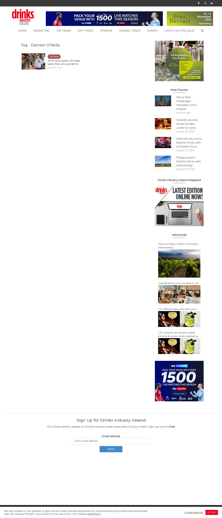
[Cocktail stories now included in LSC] (179, 294)
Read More (94, 513)
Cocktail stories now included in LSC (178, 283)
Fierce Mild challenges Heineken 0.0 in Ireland (186, 103)
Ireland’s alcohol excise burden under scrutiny (187, 123)
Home (22, 30)
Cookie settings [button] (193, 512)
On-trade (64, 30)
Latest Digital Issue (179, 30)
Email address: (111, 436)
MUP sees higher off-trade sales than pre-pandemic (64, 62)
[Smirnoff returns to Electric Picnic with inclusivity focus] (165, 142)
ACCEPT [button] (211, 512)
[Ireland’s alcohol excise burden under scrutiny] (165, 123)
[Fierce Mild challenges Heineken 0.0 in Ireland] (165, 100)
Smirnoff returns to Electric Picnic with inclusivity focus (189, 142)
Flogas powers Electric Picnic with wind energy (188, 161)
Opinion (106, 30)
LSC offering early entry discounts (177, 309)
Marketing (41, 30)
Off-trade (85, 30)
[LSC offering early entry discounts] (179, 318)
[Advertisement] (97, 482)
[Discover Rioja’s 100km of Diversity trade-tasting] (179, 263)
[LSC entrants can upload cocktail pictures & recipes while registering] (179, 345)
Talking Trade (130, 30)
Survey (152, 30)
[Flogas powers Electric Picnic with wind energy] (165, 161)
